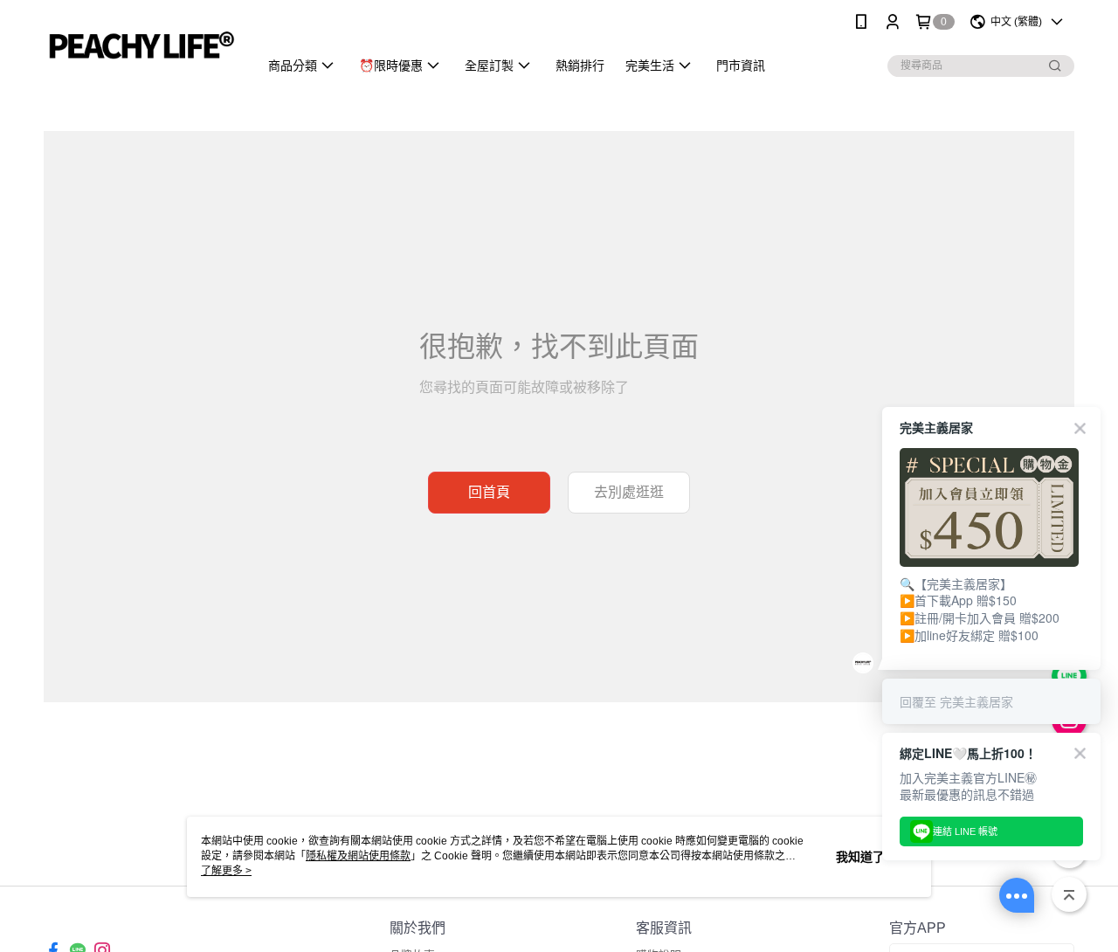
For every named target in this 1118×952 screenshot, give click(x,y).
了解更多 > (226, 871)
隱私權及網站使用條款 (358, 856)
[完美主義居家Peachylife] (141, 45)
